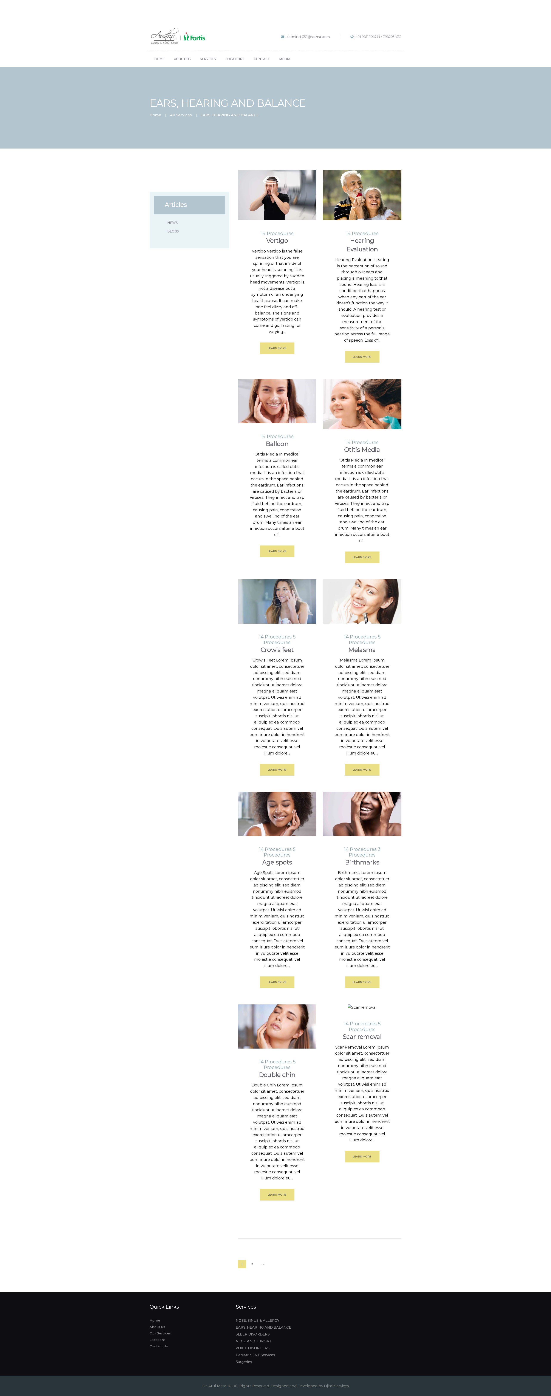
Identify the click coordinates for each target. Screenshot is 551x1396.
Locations (158, 1340)
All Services (181, 115)
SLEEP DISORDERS (253, 1334)
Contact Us (159, 1346)
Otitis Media (362, 449)
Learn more (277, 348)
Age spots (277, 862)
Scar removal (362, 1036)
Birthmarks (362, 862)
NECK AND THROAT (253, 1341)
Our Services (160, 1333)
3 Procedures (365, 852)
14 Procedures (277, 233)
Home (155, 115)
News (172, 223)
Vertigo (277, 240)
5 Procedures (280, 639)
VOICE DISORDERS (252, 1348)
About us (157, 1327)
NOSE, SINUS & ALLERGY (257, 1321)
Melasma (362, 650)
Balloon (277, 444)
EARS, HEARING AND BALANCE (263, 1327)
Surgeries (244, 1362)
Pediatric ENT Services (255, 1355)
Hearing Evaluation (362, 245)
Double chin (277, 1074)
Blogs (173, 231)
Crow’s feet (277, 650)
